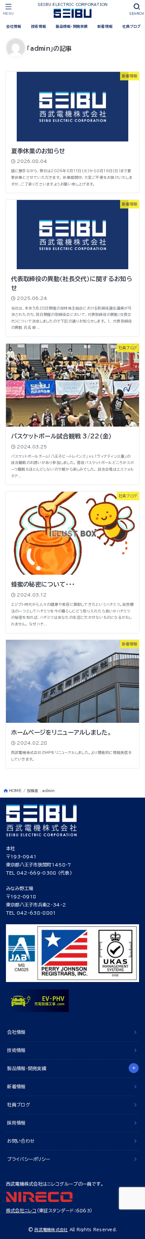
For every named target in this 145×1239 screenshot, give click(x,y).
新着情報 (105, 26)
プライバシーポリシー (28, 1159)
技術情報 (38, 26)
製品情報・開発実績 (72, 26)
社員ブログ (131, 26)
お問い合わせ (21, 1141)
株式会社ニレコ (21, 1210)
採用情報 (16, 1123)
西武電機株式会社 (51, 1230)
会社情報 (14, 26)
